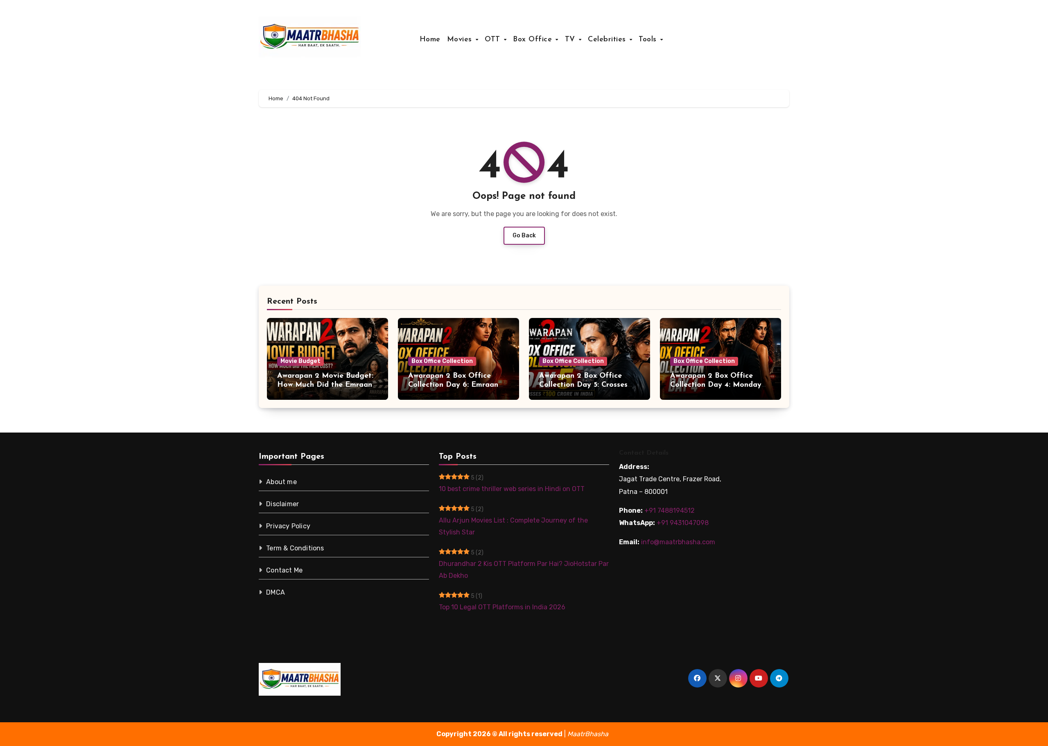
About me (281, 482)
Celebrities (608, 39)
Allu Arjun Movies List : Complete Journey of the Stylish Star (513, 526)
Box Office (534, 39)
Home (430, 39)
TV (571, 39)
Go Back (524, 235)
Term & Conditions (295, 548)
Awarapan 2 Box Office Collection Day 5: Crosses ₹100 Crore (583, 384)
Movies (461, 39)
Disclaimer (282, 504)
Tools (649, 39)
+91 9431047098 (683, 523)
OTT (494, 39)
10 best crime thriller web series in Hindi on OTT (512, 489)
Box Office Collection (442, 361)
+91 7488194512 (669, 510)
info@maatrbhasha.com (678, 542)
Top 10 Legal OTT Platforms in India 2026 (502, 607)
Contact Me (284, 570)
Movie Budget (300, 361)
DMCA (275, 592)
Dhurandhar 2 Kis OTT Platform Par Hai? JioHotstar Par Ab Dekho (524, 569)
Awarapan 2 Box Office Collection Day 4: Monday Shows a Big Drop (715, 384)
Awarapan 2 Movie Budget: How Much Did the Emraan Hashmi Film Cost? (325, 384)
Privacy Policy (288, 526)
